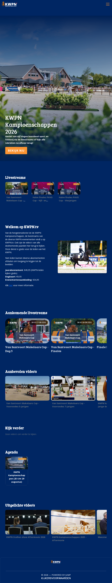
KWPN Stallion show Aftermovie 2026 (25, 537)
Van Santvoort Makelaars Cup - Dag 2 (14, 200)
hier (11, 285)
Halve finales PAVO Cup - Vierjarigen (69, 199)
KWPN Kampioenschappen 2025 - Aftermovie (69, 539)
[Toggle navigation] (107, 4)
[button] (16, 192)
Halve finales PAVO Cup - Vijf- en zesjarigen (42, 200)
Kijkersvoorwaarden (56, 578)
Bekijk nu (16, 150)
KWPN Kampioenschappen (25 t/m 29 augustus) (16, 477)
